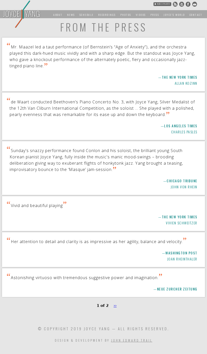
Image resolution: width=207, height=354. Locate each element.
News (71, 15)
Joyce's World (174, 15)
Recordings (107, 15)
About (58, 15)
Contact (196, 15)
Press (154, 15)
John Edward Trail (131, 340)
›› (115, 305)
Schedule (87, 15)
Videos (141, 15)
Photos (125, 15)
